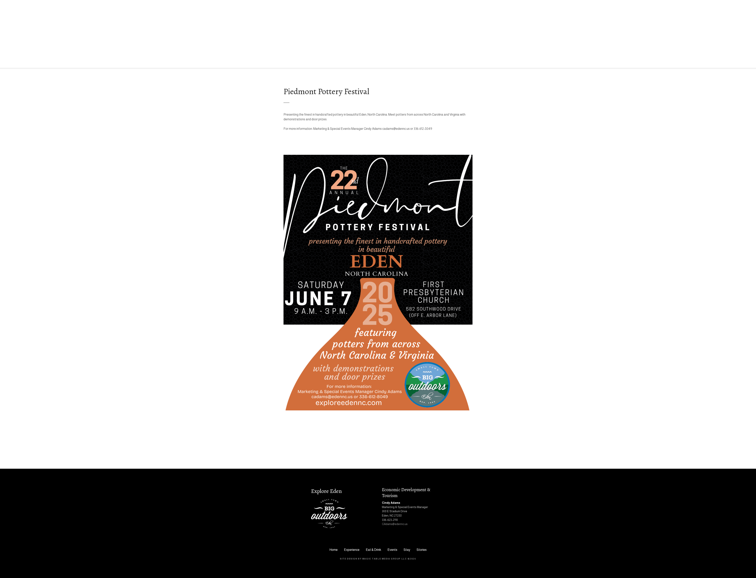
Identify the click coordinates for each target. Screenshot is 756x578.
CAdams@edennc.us (395, 524)
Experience (351, 549)
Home (333, 549)
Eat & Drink (373, 549)
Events (392, 549)
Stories (422, 549)
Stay (407, 549)
